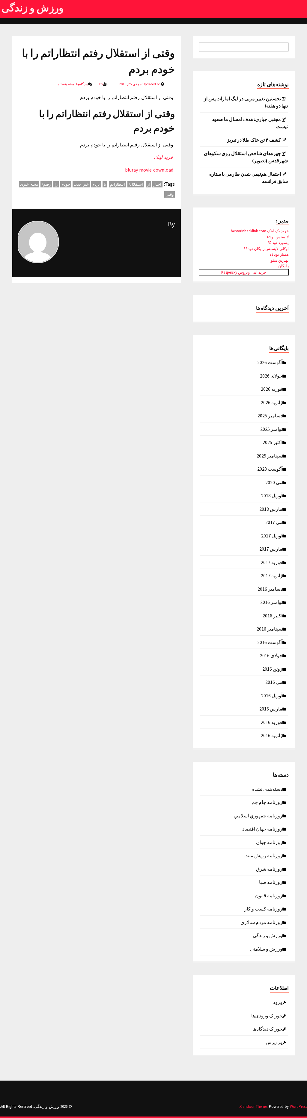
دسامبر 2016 (270, 588)
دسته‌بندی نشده (267, 788)
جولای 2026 (271, 375)
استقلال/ (136, 184)
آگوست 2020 (269, 468)
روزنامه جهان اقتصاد (262, 828)
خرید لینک (163, 157)
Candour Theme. (254, 1106)
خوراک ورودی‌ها (266, 1015)
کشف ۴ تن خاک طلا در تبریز (254, 140)
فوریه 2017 (271, 562)
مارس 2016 (270, 708)
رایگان (283, 266)
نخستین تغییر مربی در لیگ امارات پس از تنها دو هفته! (246, 102)
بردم (96, 184)
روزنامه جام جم (267, 802)
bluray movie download (149, 170)
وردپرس (274, 1042)
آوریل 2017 (271, 535)
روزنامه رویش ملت (263, 855)
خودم (65, 184)
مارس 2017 (270, 548)
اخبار (157, 184)
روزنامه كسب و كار (263, 908)
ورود (277, 1002)
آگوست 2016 (269, 642)
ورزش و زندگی (32, 7)
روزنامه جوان (269, 842)
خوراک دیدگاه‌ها (267, 1028)
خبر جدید (81, 184)
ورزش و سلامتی (266, 948)
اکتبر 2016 (272, 615)
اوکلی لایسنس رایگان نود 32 (266, 248)
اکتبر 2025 (272, 442)
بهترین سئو (280, 260)
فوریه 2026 (271, 388)
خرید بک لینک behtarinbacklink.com (260, 231)
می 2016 (273, 681)
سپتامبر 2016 (269, 628)
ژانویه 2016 (271, 735)
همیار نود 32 (279, 254)
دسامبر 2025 (270, 415)
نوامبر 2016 (271, 602)
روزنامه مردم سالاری (261, 922)
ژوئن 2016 (272, 668)
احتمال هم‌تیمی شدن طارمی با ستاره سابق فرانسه (248, 177)
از (148, 184)
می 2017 (273, 522)
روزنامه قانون (268, 895)
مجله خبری (29, 184)
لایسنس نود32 (277, 237)
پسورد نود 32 (278, 242)
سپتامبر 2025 (269, 455)
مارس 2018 (270, 508)
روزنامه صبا (270, 881)
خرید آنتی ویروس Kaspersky (243, 272)
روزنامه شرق (269, 868)
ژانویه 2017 (271, 575)
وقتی (169, 194)
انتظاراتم (117, 184)
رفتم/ (46, 184)
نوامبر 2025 (271, 428)
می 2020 (273, 482)
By (171, 224)
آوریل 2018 (271, 495)
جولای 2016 (271, 655)
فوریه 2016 (271, 722)
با (105, 184)
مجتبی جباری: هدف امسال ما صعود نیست (250, 122)
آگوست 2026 (269, 362)
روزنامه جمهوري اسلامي (258, 815)
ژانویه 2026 (271, 402)
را (56, 184)
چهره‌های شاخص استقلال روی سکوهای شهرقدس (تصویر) (246, 156)
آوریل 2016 (271, 695)
